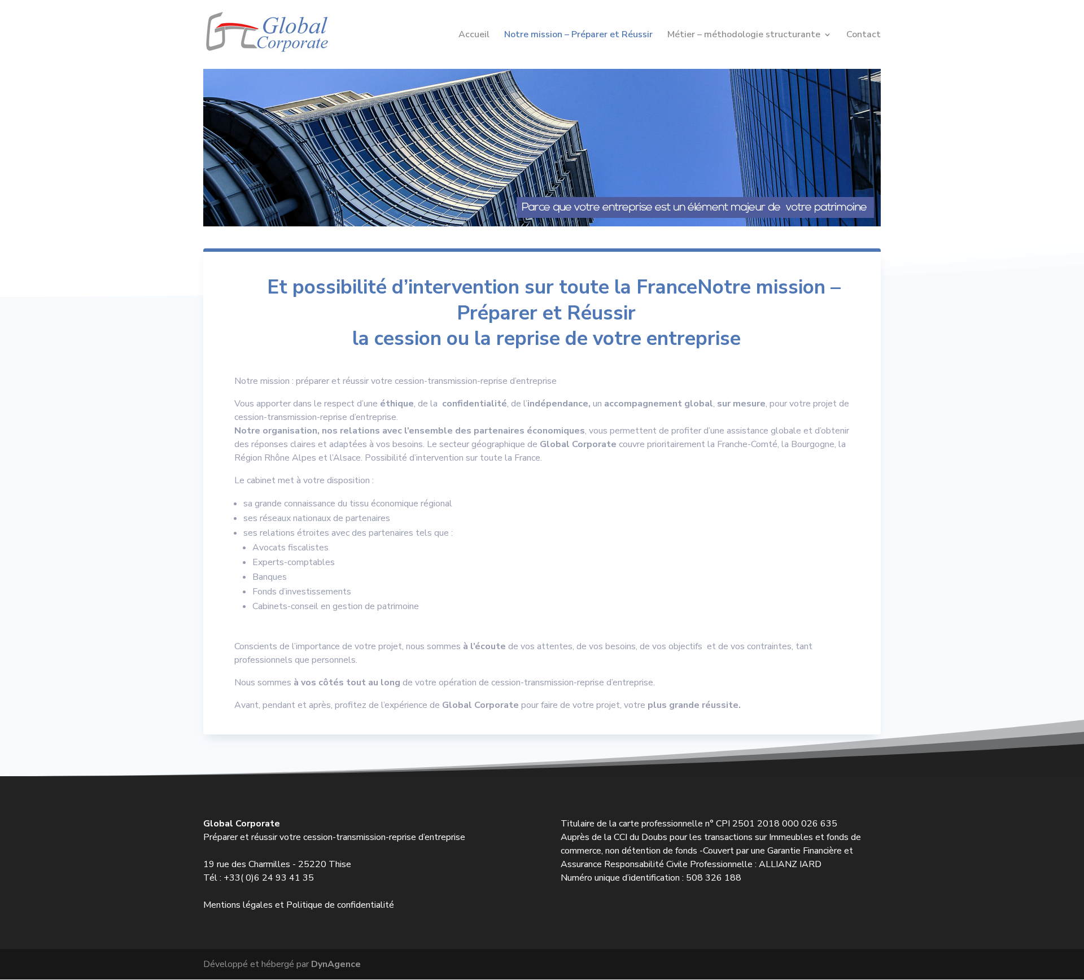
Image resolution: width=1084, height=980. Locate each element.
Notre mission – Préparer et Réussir (578, 35)
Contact (863, 35)
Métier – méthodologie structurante (743, 35)
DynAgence (336, 964)
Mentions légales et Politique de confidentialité (298, 905)
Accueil (473, 35)
